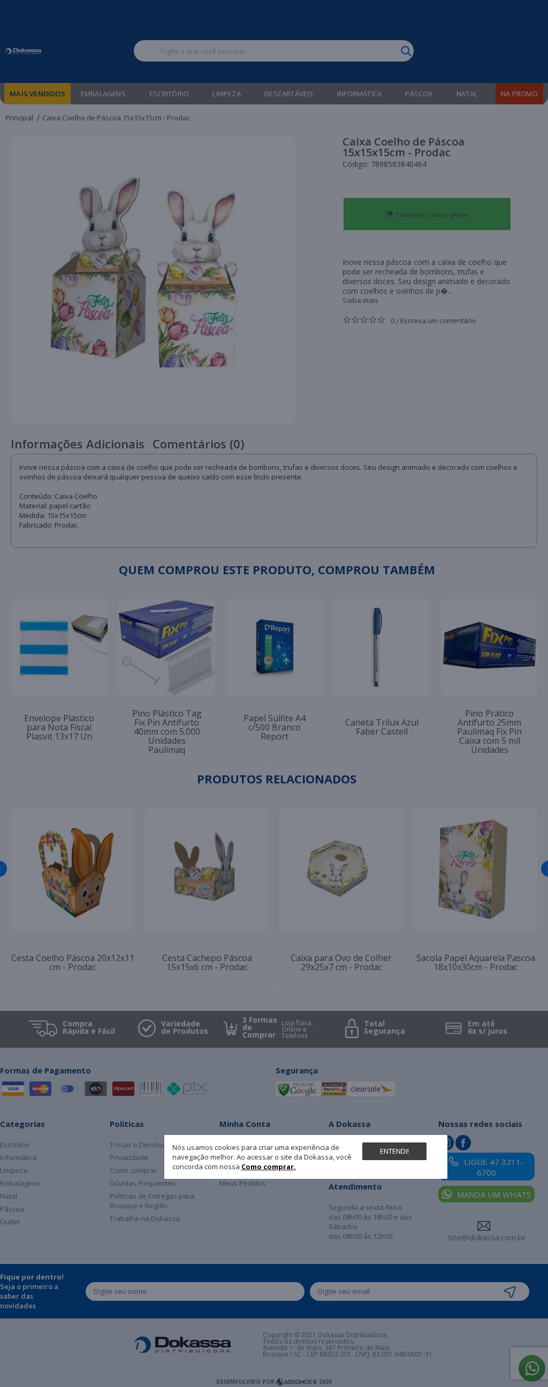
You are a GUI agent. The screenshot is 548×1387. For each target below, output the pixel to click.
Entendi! (394, 1151)
